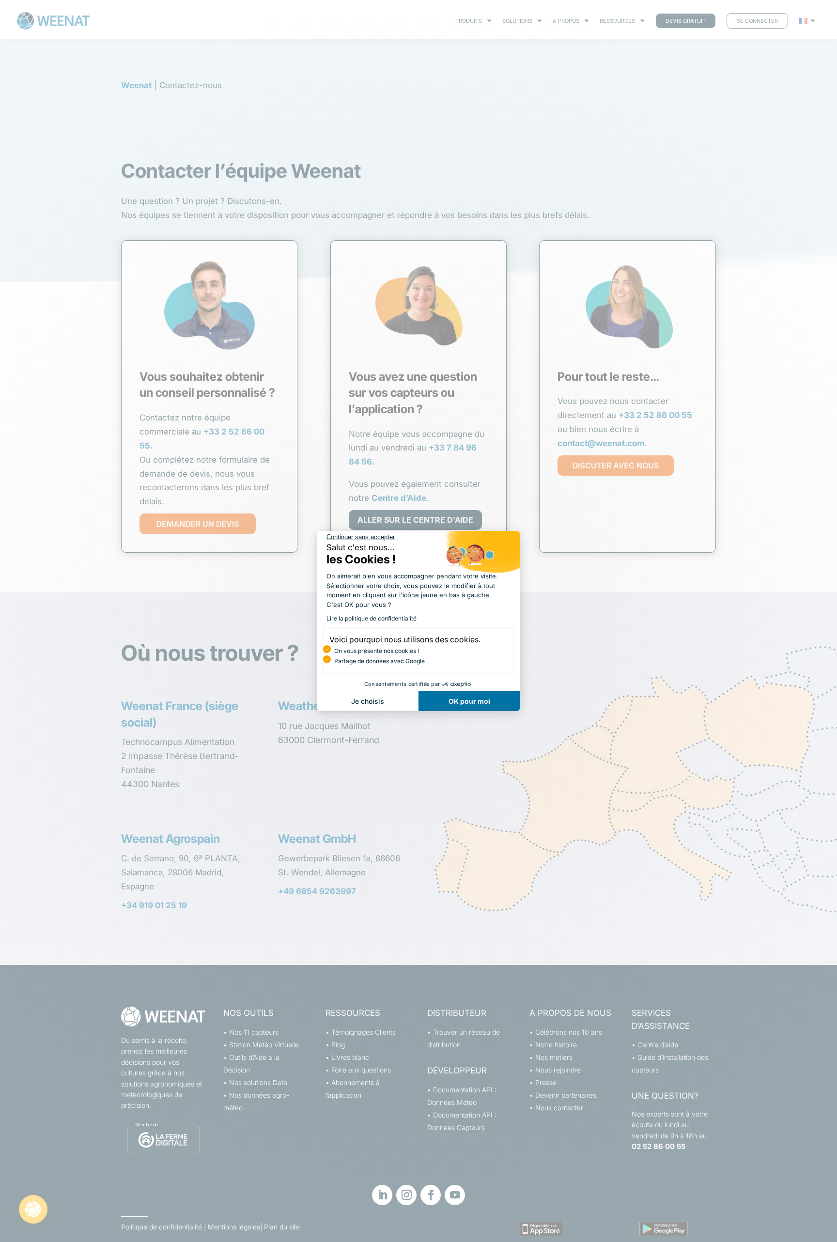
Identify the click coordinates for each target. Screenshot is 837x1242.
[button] (33, 1209)
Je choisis (367, 701)
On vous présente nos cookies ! (376, 650)
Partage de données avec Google (379, 661)
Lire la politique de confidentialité (371, 618)
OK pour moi (469, 701)
